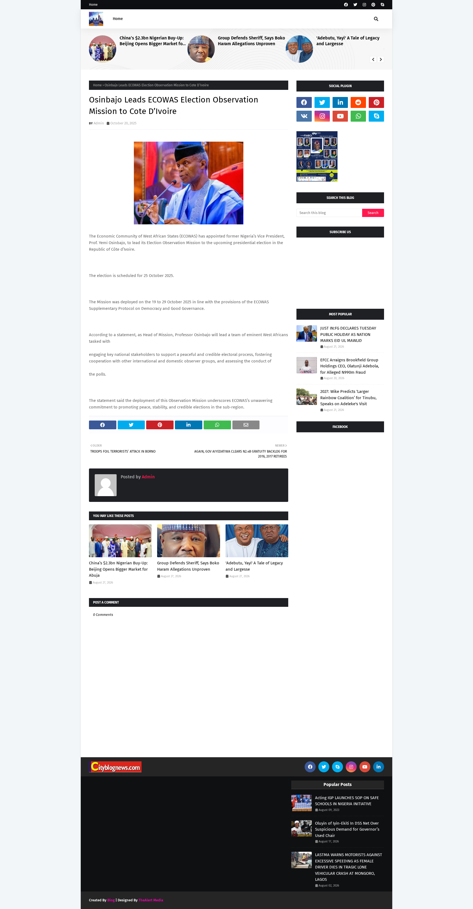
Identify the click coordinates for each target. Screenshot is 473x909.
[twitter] (355, 5)
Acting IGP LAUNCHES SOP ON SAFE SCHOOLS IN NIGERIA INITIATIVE (347, 801)
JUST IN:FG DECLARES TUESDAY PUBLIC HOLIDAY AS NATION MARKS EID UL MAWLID (348, 334)
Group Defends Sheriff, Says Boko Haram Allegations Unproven (251, 40)
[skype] (381, 5)
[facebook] (346, 5)
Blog (111, 900)
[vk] (304, 116)
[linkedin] (340, 102)
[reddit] (358, 102)
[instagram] (364, 5)
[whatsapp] (358, 116)
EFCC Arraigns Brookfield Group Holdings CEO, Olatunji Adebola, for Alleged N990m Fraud (349, 366)
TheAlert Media (151, 900)
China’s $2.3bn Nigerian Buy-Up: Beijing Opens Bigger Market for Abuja (152, 41)
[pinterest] (373, 5)
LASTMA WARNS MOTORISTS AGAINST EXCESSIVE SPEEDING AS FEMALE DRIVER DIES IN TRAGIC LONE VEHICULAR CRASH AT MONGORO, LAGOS (348, 867)
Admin (99, 123)
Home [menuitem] (118, 18)
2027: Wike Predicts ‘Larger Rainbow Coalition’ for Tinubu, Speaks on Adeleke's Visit (348, 397)
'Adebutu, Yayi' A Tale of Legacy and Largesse (347, 40)
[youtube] (340, 116)
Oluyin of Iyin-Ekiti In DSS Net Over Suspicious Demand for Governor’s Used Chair (347, 829)
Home (93, 5)
